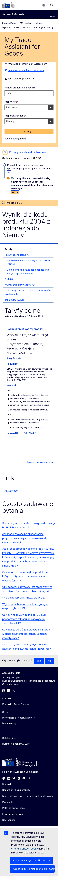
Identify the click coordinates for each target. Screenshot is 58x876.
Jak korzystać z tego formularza (26, 70)
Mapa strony (9, 723)
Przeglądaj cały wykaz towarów (28, 152)
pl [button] (44, 5)
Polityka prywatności (13, 808)
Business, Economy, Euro (16, 743)
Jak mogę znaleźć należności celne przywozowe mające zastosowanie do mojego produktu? (24, 538)
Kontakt (6, 784)
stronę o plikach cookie (25, 848)
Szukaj (52, 5)
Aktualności (11, 490)
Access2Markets (11, 672)
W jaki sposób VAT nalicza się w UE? (23, 597)
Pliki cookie (8, 802)
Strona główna (9, 23)
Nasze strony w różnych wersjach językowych (27, 796)
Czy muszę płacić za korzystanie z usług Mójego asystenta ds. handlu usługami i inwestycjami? (26, 633)
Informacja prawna (12, 814)
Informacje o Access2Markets (18, 717)
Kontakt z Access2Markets (17, 704)
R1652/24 (29, 433)
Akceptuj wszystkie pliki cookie (31, 860)
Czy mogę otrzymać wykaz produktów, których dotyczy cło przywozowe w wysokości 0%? (25, 576)
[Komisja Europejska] (8, 5)
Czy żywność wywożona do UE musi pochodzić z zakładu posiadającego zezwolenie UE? (24, 619)
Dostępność (8, 820)
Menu (52, 16)
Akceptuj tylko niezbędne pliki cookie (34, 868)
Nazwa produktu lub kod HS (20, 87)
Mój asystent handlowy (31, 23)
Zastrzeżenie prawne (19, 78)
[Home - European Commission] (22, 762)
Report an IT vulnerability (16, 790)
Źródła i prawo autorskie (40, 462)
